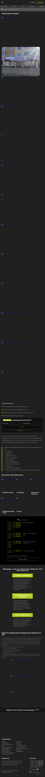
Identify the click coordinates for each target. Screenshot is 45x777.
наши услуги (4, 6)
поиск (42, 6)
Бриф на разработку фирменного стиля (11, 762)
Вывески (4, 741)
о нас (23, 6)
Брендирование (6, 751)
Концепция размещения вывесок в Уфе (12, 761)
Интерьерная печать (7, 747)
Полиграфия (5, 743)
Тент (3, 745)
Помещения (19, 741)
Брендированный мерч (8, 752)
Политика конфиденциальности (10, 770)
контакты (32, 6)
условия (20, 430)
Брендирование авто (7, 754)
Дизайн (18, 743)
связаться (32, 769)
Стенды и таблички (21, 745)
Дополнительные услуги (10, 9)
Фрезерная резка (6, 748)
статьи (14, 6)
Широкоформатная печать (8, 744)
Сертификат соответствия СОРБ (10, 764)
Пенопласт (19, 744)
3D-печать (18, 749)
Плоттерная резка (20, 747)
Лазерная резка (6, 749)
